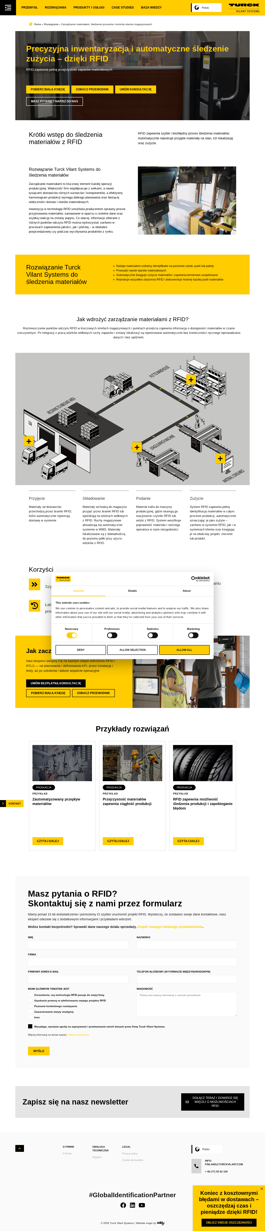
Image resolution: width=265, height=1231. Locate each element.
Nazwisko (143, 937)
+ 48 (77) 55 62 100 (216, 1171)
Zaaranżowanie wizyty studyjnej (54, 1011)
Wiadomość (145, 988)
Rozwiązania (55, 7)
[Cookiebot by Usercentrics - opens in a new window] (194, 579)
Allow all (184, 649)
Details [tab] (132, 590)
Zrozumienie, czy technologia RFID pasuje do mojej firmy (69, 995)
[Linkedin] (132, 1205)
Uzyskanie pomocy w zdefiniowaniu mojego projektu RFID (70, 1000)
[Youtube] (142, 1205)
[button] (43, 787)
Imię (30, 937)
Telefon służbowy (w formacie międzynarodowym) (173, 971)
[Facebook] (123, 1205)
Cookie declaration (132, 1160)
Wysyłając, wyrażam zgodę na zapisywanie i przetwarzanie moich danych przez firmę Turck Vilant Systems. (99, 1026)
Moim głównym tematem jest (48, 988)
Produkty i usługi (89, 7)
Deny (81, 649)
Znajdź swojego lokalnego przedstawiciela (170, 927)
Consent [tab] (78, 590)
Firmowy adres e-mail (43, 971)
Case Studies (123, 7)
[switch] (112, 635)
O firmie (67, 1153)
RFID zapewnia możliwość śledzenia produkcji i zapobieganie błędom (203, 803)
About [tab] (187, 590)
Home (37, 24)
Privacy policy (130, 1153)
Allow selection (133, 649)
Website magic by (146, 1223)
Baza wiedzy (151, 7)
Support (96, 1157)
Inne (37, 1017)
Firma (32, 954)
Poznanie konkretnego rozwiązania (55, 1006)
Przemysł (29, 7)
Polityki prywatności (78, 1034)
